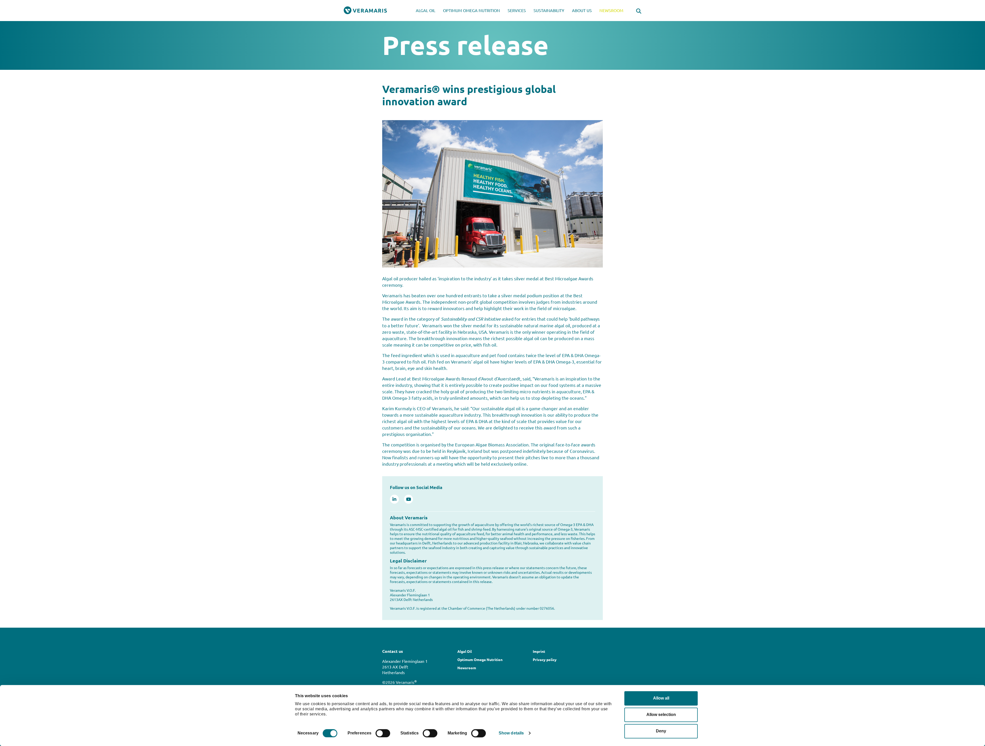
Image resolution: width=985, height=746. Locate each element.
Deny (661, 731)
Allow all (661, 698)
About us (582, 10)
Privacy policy (545, 659)
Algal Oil (425, 10)
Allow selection (661, 714)
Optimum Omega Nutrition (471, 10)
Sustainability (549, 10)
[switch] (383, 733)
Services (517, 10)
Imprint (539, 651)
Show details (511, 733)
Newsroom (611, 10)
